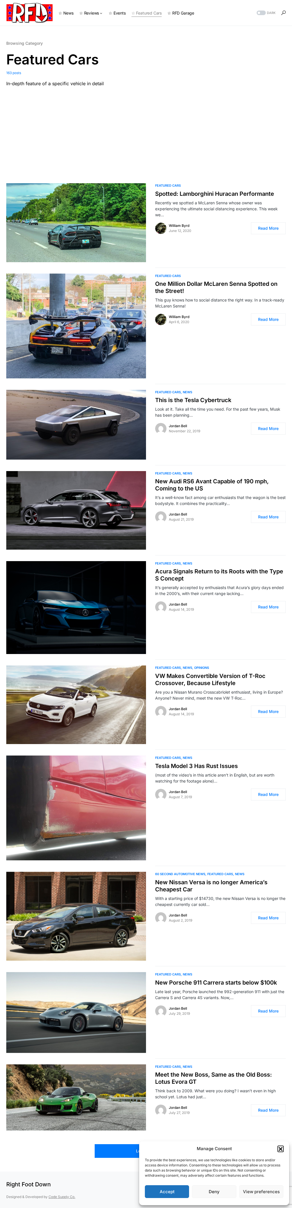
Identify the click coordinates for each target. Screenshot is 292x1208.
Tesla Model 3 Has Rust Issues (196, 766)
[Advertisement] (146, 130)
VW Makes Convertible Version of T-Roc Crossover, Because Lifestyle (210, 679)
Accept (167, 1191)
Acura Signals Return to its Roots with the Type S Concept (219, 575)
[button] (280, 1149)
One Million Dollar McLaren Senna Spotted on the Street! (216, 287)
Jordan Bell (178, 426)
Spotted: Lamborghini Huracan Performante (214, 193)
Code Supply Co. (61, 1197)
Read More (268, 228)
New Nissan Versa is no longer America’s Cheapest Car (211, 886)
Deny (214, 1191)
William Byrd (179, 225)
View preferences (261, 1191)
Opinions (201, 668)
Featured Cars (168, 186)
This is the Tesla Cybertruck (193, 400)
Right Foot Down (28, 1184)
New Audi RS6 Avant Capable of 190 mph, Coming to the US (212, 485)
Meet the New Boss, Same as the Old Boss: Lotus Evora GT (213, 1078)
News (187, 392)
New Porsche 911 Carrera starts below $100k (216, 982)
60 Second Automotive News (180, 874)
